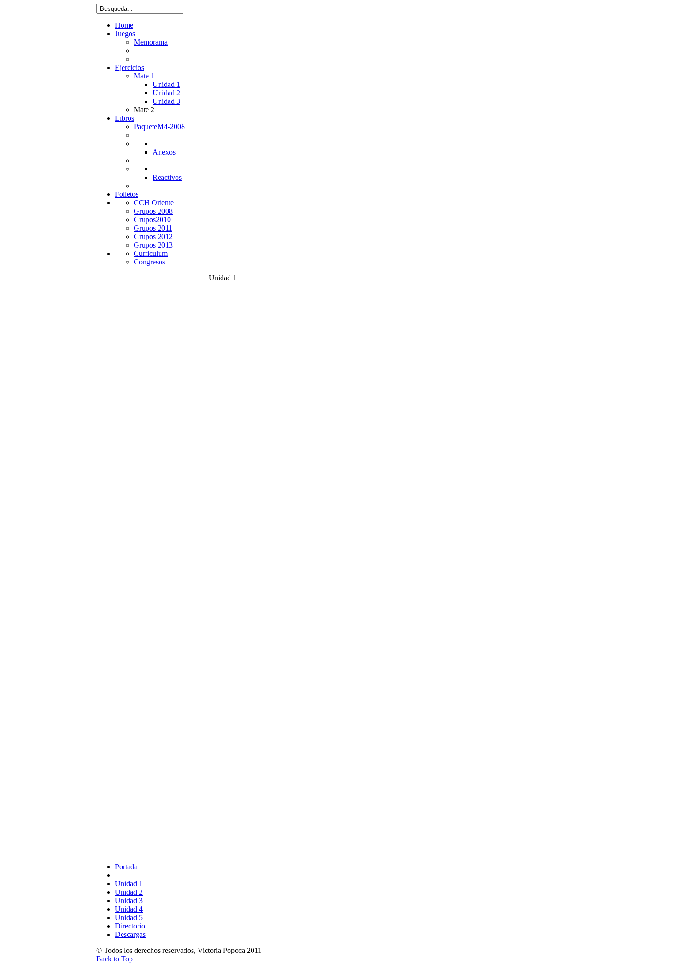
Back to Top (114, 959)
